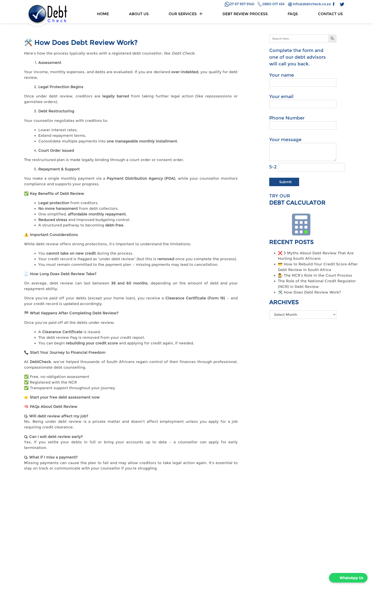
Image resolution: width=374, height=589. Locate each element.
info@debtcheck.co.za (311, 4)
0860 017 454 (273, 4)
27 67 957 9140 (242, 4)
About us (139, 13)
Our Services (183, 13)
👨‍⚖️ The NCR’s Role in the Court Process (315, 275)
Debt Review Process (245, 13)
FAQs (293, 13)
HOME (103, 13)
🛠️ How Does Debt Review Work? (309, 292)
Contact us (330, 13)
